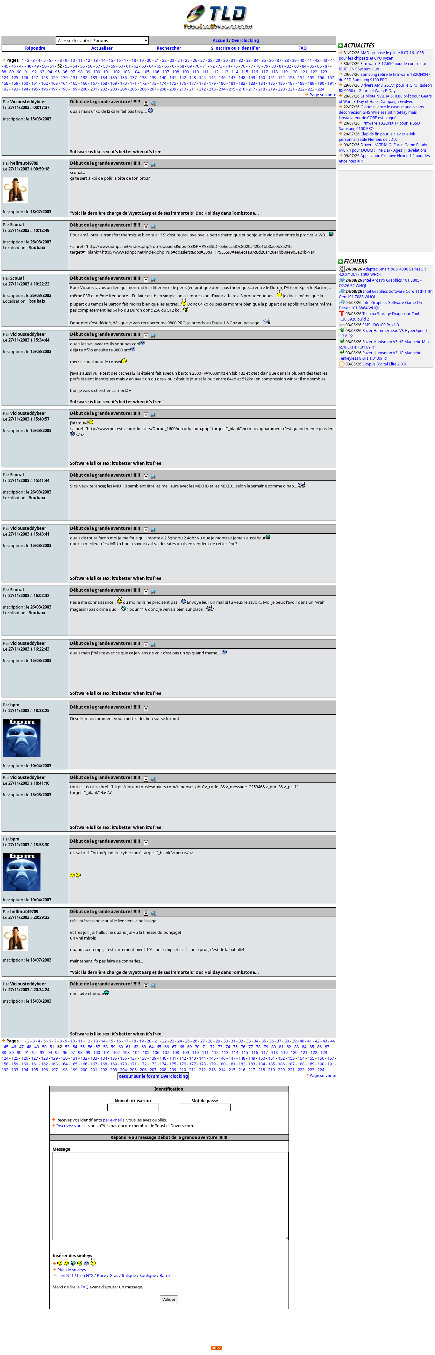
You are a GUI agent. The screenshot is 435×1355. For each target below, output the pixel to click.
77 (250, 66)
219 (271, 89)
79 (266, 66)
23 (172, 60)
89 (11, 72)
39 (294, 60)
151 (271, 77)
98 (80, 72)
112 (215, 72)
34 (256, 60)
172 (143, 83)
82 (289, 66)
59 (113, 66)
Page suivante (323, 94)
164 (64, 83)
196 (44, 89)
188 (301, 83)
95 (57, 72)
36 (271, 60)
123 (323, 72)
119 (284, 72)
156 (320, 77)
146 (222, 77)
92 (34, 72)
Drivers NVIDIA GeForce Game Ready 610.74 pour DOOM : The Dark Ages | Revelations (383, 147)
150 (261, 77)
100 (96, 72)
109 (185, 72)
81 (281, 66)
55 (82, 66)
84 (304, 66)
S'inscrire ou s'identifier (235, 48)
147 (232, 77)
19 (141, 60)
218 (261, 89)
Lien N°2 (85, 1275)
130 (64, 77)
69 (189, 66)
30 (225, 60)
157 (330, 77)
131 (74, 77)
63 (143, 66)
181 (232, 83)
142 (182, 77)
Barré (165, 1275)
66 (166, 66)
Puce (101, 1275)
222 (301, 89)
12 (88, 60)
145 (212, 77)
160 (24, 83)
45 (6, 66)
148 (242, 77)
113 (225, 72)
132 (84, 77)
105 (146, 72)
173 (153, 83)
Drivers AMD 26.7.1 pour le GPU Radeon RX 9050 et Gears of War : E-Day (385, 88)
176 (182, 83)
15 (111, 60)
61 (128, 66)
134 (103, 77)
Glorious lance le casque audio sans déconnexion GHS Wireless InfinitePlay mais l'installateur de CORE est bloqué (381, 112)
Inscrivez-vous (69, 1125)
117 (264, 72)
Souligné (147, 1275)
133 (93, 77)
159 (14, 83)
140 (163, 77)
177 (192, 83)
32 (241, 60)
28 (210, 60)
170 (123, 83)
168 (103, 83)
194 (24, 89)
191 (330, 83)
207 (153, 89)
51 (52, 66)
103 (126, 72)
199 (74, 89)
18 (134, 60)
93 (42, 72)
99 (88, 72)
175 (172, 83)
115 (244, 72)
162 (44, 83)
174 (163, 83)
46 (13, 66)
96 (65, 72)
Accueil (220, 40)
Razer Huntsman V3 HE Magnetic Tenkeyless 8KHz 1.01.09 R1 (380, 355)
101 (106, 72)
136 (123, 77)
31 (233, 60)
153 (291, 77)
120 (294, 72)
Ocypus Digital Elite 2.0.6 (384, 364)
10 (72, 60)
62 (136, 66)
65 (159, 66)
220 (281, 89)
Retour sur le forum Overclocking (153, 1076)
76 (243, 66)
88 (4, 72)
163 (54, 83)
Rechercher (169, 48)
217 (251, 89)
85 (312, 66)
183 (251, 83)
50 (44, 66)
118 (274, 72)
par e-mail (112, 1120)
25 (187, 60)
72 (212, 66)
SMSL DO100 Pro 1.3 (380, 325)
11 (80, 60)
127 (34, 77)
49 (36, 66)
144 (202, 77)
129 (54, 77)
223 (311, 89)
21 (156, 60)
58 (105, 66)
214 (222, 89)
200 (84, 89)
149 (251, 77)
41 (309, 60)
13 (95, 60)
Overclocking (245, 40)
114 (235, 72)
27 (202, 60)
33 (248, 60)
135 (113, 77)
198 (64, 89)
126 (24, 77)
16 (118, 60)
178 (202, 83)
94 (49, 72)
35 (263, 60)
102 (116, 72)
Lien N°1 (65, 1275)
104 (136, 72)
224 (320, 89)
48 (29, 66)
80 (273, 66)
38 (286, 60)
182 (242, 83)
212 (202, 89)
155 (311, 77)
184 (261, 83)
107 (165, 72)
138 (143, 77)
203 (113, 89)
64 (151, 66)
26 (195, 60)
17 (126, 60)
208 (163, 89)
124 (5, 77)
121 (304, 72)
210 (182, 89)
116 (254, 72)
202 (103, 89)
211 (192, 89)
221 (291, 89)
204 (123, 89)
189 (311, 83)
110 (195, 72)
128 (44, 77)
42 (317, 60)
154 (301, 77)
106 (156, 72)
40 (302, 60)
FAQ (302, 48)
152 (281, 77)
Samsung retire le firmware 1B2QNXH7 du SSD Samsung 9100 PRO (384, 77)
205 (133, 89)
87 (327, 66)
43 (325, 60)
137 (133, 77)
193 (14, 89)
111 (205, 72)
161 (34, 83)
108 (175, 72)
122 (313, 72)
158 (5, 83)
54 (75, 66)
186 (281, 83)
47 (21, 66)
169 (113, 83)
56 (90, 66)
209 (172, 89)
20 (149, 60)
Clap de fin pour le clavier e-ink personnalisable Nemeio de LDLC (377, 136)
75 (235, 66)
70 (197, 66)
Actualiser (102, 48)
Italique (129, 1275)
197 (54, 89)
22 (164, 60)
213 (212, 89)
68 (182, 66)
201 (93, 89)
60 (120, 66)
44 (332, 60)
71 (205, 66)
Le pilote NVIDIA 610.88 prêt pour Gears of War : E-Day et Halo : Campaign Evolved (385, 98)
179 (212, 83)
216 (242, 89)
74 (227, 66)
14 (103, 60)
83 (296, 66)
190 (320, 83)
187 (291, 83)
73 (220, 66)
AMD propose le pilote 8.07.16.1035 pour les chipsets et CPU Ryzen (381, 55)
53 (67, 66)
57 (98, 66)
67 (174, 66)
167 (93, 83)
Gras (114, 1275)
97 (72, 72)
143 (192, 77)
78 (258, 66)
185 (271, 83)
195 (34, 89)
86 (319, 66)
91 (27, 72)
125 (14, 77)
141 (172, 77)
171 (133, 83)
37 (279, 60)
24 (179, 60)
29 (218, 60)
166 (84, 83)
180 (222, 83)
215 (232, 89)
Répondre (35, 48)
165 (74, 83)
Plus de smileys (71, 1269)
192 (5, 89)
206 (143, 89)
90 (19, 72)
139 (153, 77)
